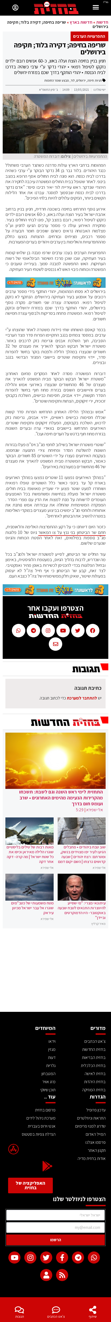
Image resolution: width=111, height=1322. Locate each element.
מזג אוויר (49, 1082)
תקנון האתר (97, 1150)
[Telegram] (78, 1257)
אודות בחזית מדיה (92, 1158)
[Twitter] (46, 1257)
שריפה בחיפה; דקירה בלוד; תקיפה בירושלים (60, 48)
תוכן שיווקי (48, 1090)
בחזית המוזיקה (94, 1090)
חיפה (90, 80)
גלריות (51, 1065)
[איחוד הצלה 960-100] (55, 286)
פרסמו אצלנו (95, 1142)
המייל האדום (96, 1134)
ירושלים (81, 80)
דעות (52, 1057)
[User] (46, 1275)
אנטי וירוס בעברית (42, 1126)
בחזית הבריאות (94, 1057)
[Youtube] (14, 1257)
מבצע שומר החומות (56, 80)
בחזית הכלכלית (93, 1065)
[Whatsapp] (94, 1257)
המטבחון (48, 1073)
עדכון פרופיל (96, 1110)
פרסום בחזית (45, 1110)
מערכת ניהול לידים (41, 1118)
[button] (96, 8)
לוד (73, 80)
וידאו (52, 1041)
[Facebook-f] (62, 1257)
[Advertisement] (55, 971)
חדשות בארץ (81, 22)
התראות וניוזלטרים (91, 1118)
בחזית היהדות (95, 1082)
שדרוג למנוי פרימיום (90, 1126)
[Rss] (62, 1275)
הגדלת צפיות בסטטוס (39, 1134)
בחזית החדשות (94, 1049)
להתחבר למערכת (82, 698)
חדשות (102, 22)
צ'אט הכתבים (56, 1316)
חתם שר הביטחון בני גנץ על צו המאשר (72, 532)
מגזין (52, 1049)
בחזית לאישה (95, 1073)
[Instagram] (30, 1257)
